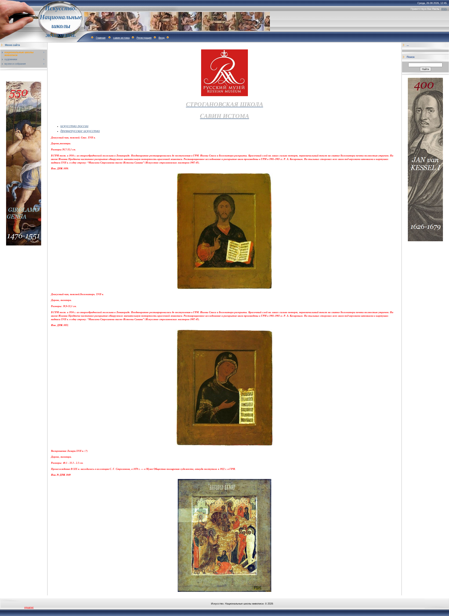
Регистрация (144, 37)
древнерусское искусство (80, 130)
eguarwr (29, 607)
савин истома (121, 37)
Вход (161, 37)
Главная (100, 37)
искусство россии (74, 125)
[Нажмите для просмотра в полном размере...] (224, 591)
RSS (444, 8)
